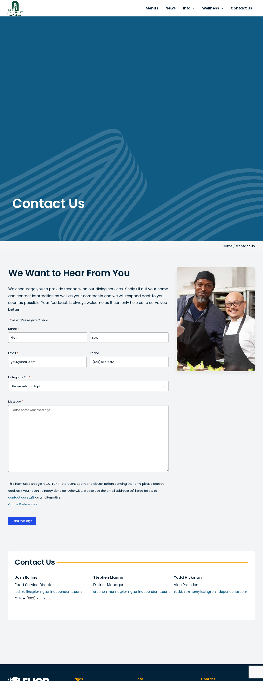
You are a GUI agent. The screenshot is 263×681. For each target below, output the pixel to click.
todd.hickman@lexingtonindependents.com (210, 591)
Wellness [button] (210, 8)
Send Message (22, 521)
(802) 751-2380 (39, 598)
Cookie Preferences (22, 504)
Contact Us (241, 8)
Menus (152, 8)
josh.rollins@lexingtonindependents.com (48, 591)
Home (227, 246)
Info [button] (186, 8)
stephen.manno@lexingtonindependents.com (131, 591)
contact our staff (21, 497)
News (171, 8)
